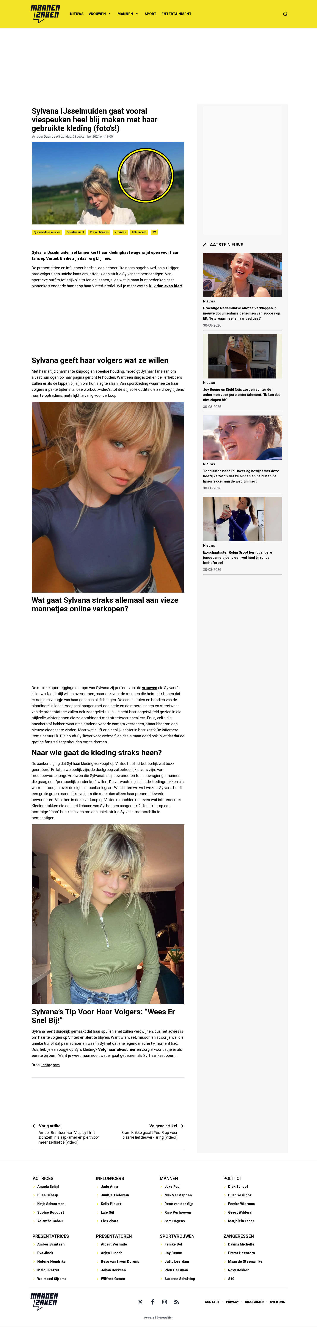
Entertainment (75, 232)
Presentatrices (99, 232)
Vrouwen (120, 232)
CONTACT (212, 1302)
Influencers (139, 232)
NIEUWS (76, 14)
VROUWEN (97, 14)
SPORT (150, 14)
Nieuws (209, 301)
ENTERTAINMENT (176, 14)
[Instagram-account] (164, 1302)
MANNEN (125, 14)
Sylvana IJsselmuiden (46, 232)
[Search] (285, 14)
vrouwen (149, 687)
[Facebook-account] (152, 1302)
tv (41, 395)
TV (154, 232)
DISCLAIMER (254, 1302)
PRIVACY (232, 1302)
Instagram (50, 1065)
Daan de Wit (52, 136)
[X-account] (140, 1302)
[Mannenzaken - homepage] (45, 14)
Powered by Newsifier (158, 1317)
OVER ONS (277, 1302)
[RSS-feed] (176, 1302)
